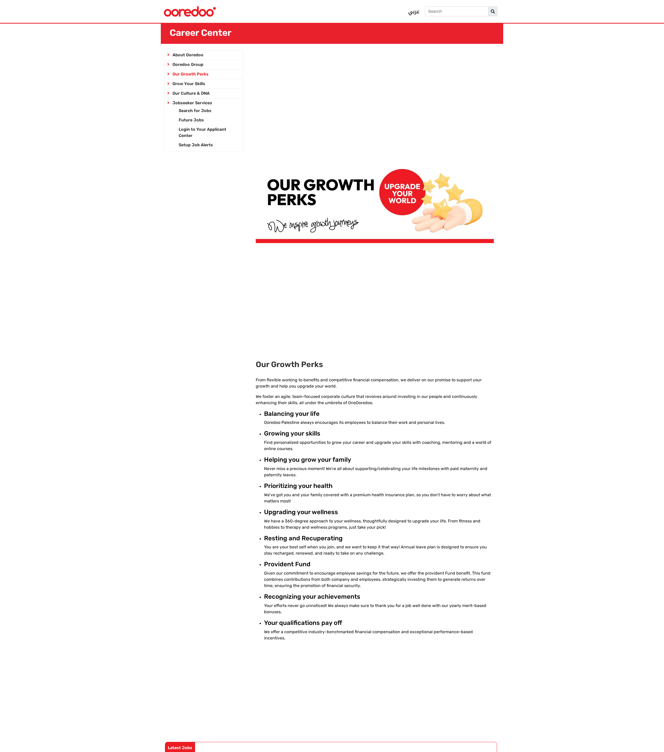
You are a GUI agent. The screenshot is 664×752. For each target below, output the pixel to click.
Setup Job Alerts (196, 144)
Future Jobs (191, 120)
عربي (414, 11)
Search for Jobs (195, 110)
